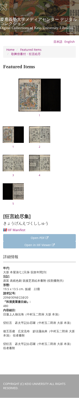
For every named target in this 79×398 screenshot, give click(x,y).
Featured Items (31, 50)
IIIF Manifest (16, 230)
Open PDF (38, 238)
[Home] (6, 7)
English (69, 42)
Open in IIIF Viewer (38, 245)
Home (10, 50)
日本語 (58, 42)
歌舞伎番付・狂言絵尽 (26, 54)
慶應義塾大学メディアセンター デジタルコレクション (38, 21)
